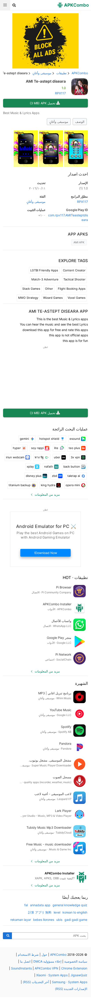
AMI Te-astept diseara (46, 81)
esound (75, 438)
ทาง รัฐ (39, 457)
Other (49, 288)
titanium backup (19, 485)
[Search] (7, 935)
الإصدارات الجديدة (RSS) (71, 989)
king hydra (48, 485)
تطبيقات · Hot (75, 577)
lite (56, 448)
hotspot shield (49, 438)
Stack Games (31, 288)
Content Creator (74, 270)
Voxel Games (76, 297)
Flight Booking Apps (71, 288)
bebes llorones (43, 919)
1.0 (83, 188)
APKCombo (80, 73)
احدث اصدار (78, 174)
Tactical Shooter (74, 279)
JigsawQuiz (78, 975)
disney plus (34, 476)
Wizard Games (53, 297)
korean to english (75, 912)
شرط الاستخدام (28, 954)
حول (44, 954)
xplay (30, 466)
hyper (17, 448)
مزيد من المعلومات (47, 494)
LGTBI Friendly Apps (44, 270)
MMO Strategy (28, 297)
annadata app (40, 905)
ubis (59, 919)
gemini (24, 438)
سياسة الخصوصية (75, 961)
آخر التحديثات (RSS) (36, 982)
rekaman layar (20, 919)
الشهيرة (81, 683)
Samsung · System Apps (69, 982)
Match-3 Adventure (45, 279)
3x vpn (75, 457)
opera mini (73, 485)
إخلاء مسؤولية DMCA (47, 961)
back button (71, 466)
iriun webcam (15, 457)
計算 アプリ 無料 (39, 912)
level (57, 912)
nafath (48, 466)
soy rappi (37, 448)
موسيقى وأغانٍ (58, 122)
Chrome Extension (74, 968)
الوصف (79, 122)
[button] (14, 5)
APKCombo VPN (46, 968)
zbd (54, 476)
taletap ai (73, 476)
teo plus (74, 448)
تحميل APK (42, 103)
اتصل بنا (25, 961)
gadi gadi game (75, 919)
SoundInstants (21, 968)
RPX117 (60, 93)
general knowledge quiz (70, 905)
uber (57, 457)
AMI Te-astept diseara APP (58, 311)
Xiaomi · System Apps (52, 975)
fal (26, 905)
